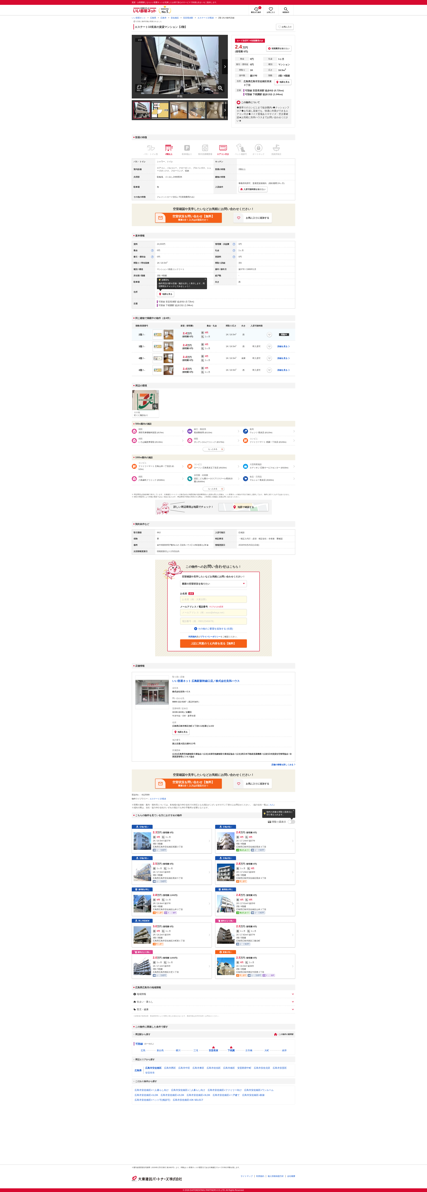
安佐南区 (175, 18)
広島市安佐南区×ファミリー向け (225, 1090)
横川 (178, 1050)
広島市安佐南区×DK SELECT (188, 1100)
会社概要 (291, 1176)
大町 (266, 1050)
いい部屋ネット (139, 18)
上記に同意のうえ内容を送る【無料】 (213, 643)
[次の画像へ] (221, 66)
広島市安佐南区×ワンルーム (259, 1090)
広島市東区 (198, 1068)
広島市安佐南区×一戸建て (226, 1095)
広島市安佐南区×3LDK (198, 1095)
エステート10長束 (205, 18)
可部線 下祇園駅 (166, 305)
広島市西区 (170, 1068)
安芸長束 (213, 1050)
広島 (143, 1050)
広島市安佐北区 (262, 1068)
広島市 (163, 18)
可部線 (139, 1043)
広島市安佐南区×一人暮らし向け (152, 1090)
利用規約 (260, 1176)
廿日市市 (150, 1073)
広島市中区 (184, 1068)
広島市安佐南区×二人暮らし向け (188, 1090)
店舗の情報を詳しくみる (282, 764)
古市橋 (248, 1050)
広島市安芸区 (280, 1068)
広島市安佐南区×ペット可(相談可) (152, 1100)
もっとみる (212, 449)
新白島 (160, 1050)
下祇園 (231, 1050)
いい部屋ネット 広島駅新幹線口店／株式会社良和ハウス (206, 680)
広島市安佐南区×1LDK (146, 1095)
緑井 (284, 1050)
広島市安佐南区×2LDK (172, 1095)
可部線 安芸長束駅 (167, 301)
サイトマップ (247, 1176)
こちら (271, 805)
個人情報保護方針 (276, 1176)
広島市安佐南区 (153, 1068)
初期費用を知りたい (281, 48)
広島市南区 (229, 1068)
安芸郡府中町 (244, 1068)
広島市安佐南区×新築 (253, 1095)
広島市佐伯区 (214, 1068)
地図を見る (183, 732)
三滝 (195, 1050)
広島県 (153, 18)
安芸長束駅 (188, 18)
